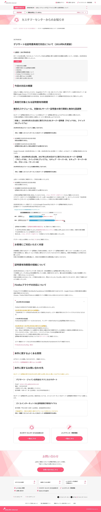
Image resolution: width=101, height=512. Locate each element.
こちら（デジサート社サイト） (55, 195)
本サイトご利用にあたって (31, 503)
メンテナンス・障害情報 (85, 2)
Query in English (44, 490)
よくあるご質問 (20, 488)
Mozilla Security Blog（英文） (25, 345)
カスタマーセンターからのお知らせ (27, 28)
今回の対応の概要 (21, 66)
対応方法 (18, 70)
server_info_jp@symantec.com (29, 384)
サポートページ (43, 336)
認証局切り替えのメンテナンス (46, 230)
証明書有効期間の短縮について (25, 72)
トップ (15, 28)
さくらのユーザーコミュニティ (20, 496)
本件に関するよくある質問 (23, 76)
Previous (86, 8)
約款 (74, 503)
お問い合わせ (71, 2)
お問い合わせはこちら (50, 470)
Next (86, 6)
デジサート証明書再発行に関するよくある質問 (28, 362)
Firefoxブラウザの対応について (25, 74)
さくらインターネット (65, 497)
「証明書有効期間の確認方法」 (35, 226)
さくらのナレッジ (31, 496)
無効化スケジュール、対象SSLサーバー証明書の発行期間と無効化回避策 (47, 108)
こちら (35, 239)
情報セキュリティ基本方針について (62, 503)
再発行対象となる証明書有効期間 (25, 68)
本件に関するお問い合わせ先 (24, 78)
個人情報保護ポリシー (46, 503)
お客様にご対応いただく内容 (29, 244)
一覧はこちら (31, 438)
